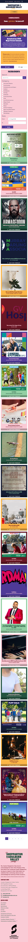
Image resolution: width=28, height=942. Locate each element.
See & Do (3, 904)
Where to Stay (4, 907)
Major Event (7, 102)
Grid (8, 67)
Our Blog (3, 911)
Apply (8, 127)
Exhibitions (6, 91)
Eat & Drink (4, 906)
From (3, 119)
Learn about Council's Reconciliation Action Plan (12, 876)
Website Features (8, 111)
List (21, 67)
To (2, 122)
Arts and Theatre (8, 83)
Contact (18, 1)
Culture (5, 89)
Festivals (6, 94)
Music (5, 105)
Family (5, 92)
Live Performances (8, 100)
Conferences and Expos (10, 87)
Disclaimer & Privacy (6, 913)
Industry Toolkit (5, 917)
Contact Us (6, 897)
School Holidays (8, 107)
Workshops (6, 113)
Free (5, 98)
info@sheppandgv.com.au (10, 895)
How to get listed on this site (8, 915)
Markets (6, 104)
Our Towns (3, 902)
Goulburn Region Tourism (7, 919)
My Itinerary (10, 1)
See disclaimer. (13, 61)
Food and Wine (8, 96)
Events (2, 909)
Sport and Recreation (9, 109)
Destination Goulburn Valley (8, 921)
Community (7, 85)
